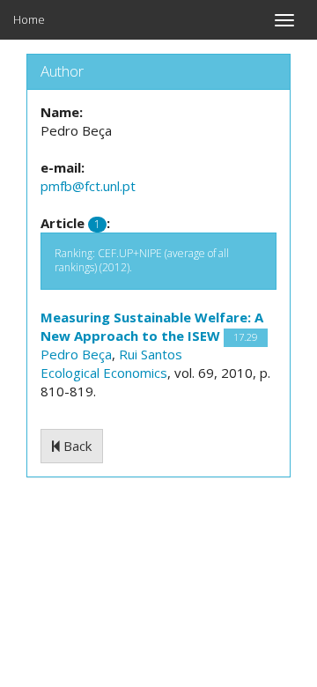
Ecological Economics (104, 372)
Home (29, 19)
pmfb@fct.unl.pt (88, 186)
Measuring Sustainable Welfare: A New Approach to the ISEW (152, 326)
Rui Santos (150, 354)
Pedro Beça (76, 354)
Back (76, 445)
